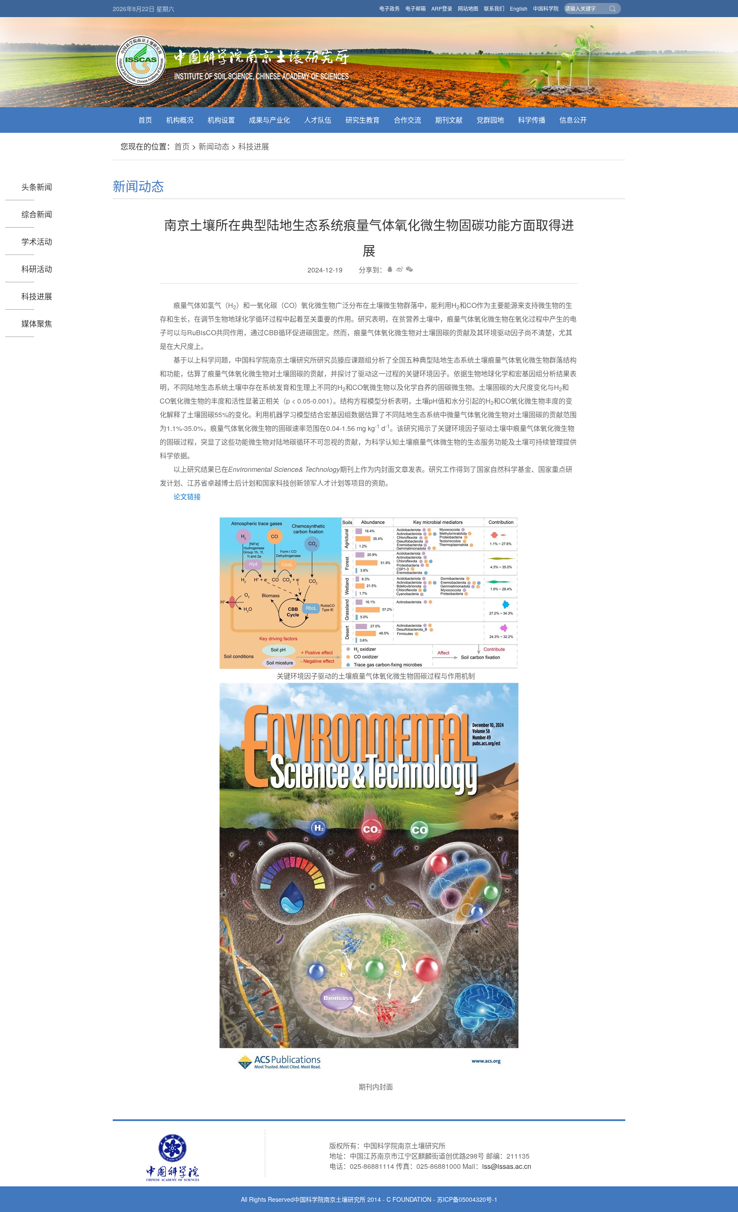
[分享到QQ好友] (389, 269)
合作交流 (407, 120)
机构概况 (179, 120)
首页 (145, 120)
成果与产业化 (269, 120)
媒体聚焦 (36, 323)
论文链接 (187, 496)
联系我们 (494, 8)
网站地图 (468, 8)
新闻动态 (214, 146)
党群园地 (490, 120)
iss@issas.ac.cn (506, 1166)
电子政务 (389, 8)
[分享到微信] (409, 269)
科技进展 (253, 146)
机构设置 (221, 120)
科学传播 (531, 120)
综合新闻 (36, 214)
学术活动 (36, 241)
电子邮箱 (415, 8)
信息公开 (573, 120)
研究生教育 (363, 120)
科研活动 (36, 268)
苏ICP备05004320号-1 (467, 1199)
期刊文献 (449, 120)
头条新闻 (36, 186)
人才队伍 (317, 120)
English (518, 8)
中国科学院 (546, 8)
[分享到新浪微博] (399, 269)
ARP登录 (441, 8)
